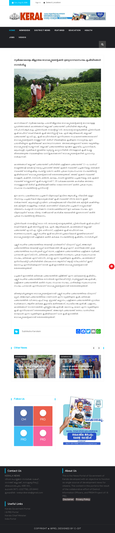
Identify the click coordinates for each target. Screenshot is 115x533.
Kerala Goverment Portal (17, 509)
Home (12, 30)
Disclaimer (68, 499)
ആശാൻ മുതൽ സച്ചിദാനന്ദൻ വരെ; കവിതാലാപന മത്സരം (77, 368)
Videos (22, 37)
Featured (60, 30)
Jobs (11, 37)
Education (75, 30)
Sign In (38, 3)
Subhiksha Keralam (31, 331)
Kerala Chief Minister (15, 516)
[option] (35, 366)
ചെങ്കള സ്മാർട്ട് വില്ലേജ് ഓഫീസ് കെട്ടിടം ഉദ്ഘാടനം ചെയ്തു (32, 368)
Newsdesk (24, 30)
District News (42, 30)
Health (88, 30)
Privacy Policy (83, 499)
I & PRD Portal (11, 512)
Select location (53, 3)
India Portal (10, 519)
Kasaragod (20, 357)
